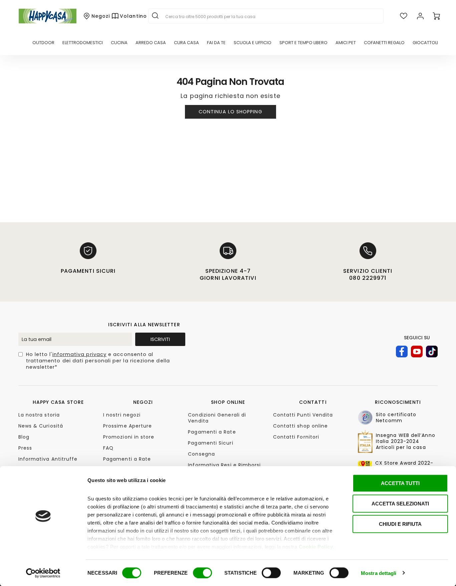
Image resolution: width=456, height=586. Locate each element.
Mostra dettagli (379, 573)
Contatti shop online (300, 426)
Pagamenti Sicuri (210, 443)
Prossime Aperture (127, 426)
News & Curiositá (40, 426)
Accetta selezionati (400, 503)
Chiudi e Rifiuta (400, 524)
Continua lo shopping (230, 111)
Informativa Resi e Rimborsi (224, 465)
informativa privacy (79, 354)
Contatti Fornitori (296, 437)
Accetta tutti (400, 483)
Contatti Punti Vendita (303, 415)
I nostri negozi (122, 415)
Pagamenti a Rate (127, 459)
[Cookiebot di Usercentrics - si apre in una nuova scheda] (43, 573)
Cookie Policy (316, 547)
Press (25, 448)
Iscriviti (160, 339)
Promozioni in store (129, 437)
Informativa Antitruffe (48, 459)
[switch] (202, 572)
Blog (23, 437)
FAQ (108, 448)
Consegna (201, 454)
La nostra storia (39, 415)
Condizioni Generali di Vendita (217, 418)
